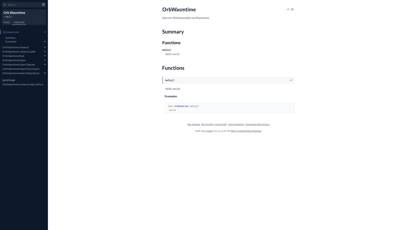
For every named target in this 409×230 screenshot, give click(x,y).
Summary (10, 37)
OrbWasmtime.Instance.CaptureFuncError (22, 84)
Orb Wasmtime (14, 13)
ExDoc (210, 131)
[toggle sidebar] (43, 5)
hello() (166, 50)
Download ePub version (257, 124)
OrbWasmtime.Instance (15, 47)
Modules (19, 22)
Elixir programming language (246, 131)
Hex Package (193, 124)
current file (220, 124)
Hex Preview (207, 124)
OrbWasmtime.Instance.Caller (19, 51)
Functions (10, 41)
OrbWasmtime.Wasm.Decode (18, 64)
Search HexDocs (236, 124)
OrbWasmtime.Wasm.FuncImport (20, 68)
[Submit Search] (5, 5)
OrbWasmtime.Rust (13, 55)
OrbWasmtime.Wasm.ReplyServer (21, 73)
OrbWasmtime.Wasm (14, 60)
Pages (7, 22)
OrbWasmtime (10, 32)
